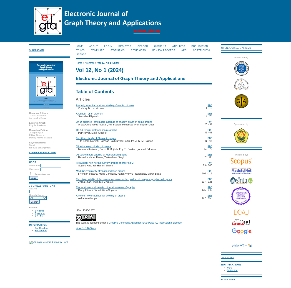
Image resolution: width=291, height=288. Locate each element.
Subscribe (232, 270)
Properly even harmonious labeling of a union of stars (105, 105)
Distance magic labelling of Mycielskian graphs (101, 154)
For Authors (41, 230)
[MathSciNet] (241, 173)
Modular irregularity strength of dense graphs (100, 171)
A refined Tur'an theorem (89, 113)
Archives (178, 46)
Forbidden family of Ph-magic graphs (96, 138)
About (93, 46)
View (229, 268)
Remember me (42, 174)
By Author (40, 213)
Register (124, 46)
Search (33, 188)
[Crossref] (241, 222)
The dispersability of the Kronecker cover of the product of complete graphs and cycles (124, 179)
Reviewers (138, 50)
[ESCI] (241, 204)
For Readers (41, 228)
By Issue (39, 210)
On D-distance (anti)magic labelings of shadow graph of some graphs (114, 121)
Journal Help (227, 257)
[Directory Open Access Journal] (241, 212)
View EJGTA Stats (86, 228)
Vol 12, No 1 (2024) (108, 62)
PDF (210, 105)
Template (97, 50)
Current (160, 46)
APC (184, 50)
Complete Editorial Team (42, 152)
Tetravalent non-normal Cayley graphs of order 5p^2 (104, 162)
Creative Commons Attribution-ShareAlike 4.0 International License (145, 222)
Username (34, 165)
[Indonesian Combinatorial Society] (241, 90)
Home (79, 46)
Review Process (163, 50)
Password (34, 169)
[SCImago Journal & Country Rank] (48, 242)
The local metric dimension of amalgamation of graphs (105, 187)
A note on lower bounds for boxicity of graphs (100, 195)
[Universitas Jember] (241, 143)
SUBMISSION (36, 50)
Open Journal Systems (236, 48)
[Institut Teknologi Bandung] (241, 75)
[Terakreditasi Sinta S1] (241, 184)
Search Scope (36, 195)
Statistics (117, 50)
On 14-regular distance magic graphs (96, 130)
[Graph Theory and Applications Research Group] (241, 108)
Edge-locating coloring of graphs (93, 146)
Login (108, 46)
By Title (39, 215)
